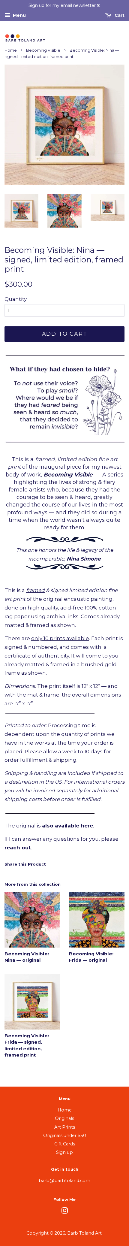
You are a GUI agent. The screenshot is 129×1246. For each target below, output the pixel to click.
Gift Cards (64, 1144)
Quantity (15, 299)
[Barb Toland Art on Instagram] (64, 1211)
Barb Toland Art (84, 1233)
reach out (17, 848)
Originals (64, 1118)
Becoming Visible (43, 50)
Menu (19, 15)
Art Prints (64, 1127)
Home (10, 50)
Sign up (64, 1152)
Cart (118, 15)
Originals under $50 (64, 1135)
